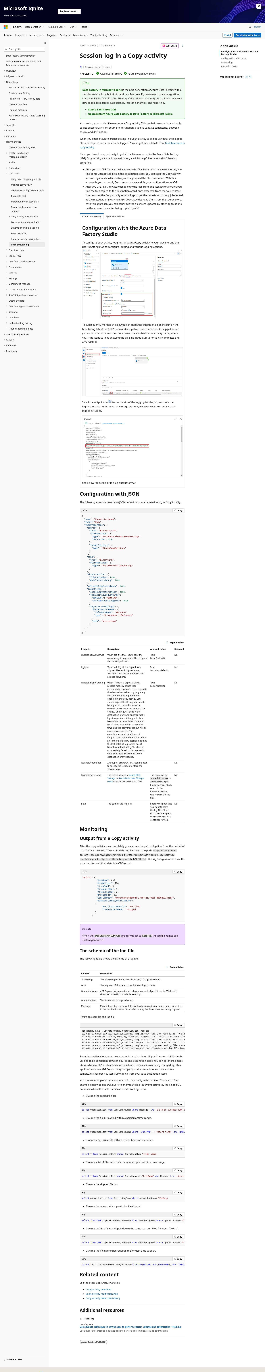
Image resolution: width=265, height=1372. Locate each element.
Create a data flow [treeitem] (18, 104)
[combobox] (24, 49)
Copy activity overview (98, 1289)
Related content (229, 66)
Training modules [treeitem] (18, 109)
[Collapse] (45, 43)
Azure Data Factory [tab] (91, 216)
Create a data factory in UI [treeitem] (22, 147)
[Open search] (250, 27)
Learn (83, 45)
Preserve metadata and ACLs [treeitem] (25, 222)
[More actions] (182, 45)
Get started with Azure (248, 35)
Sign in (257, 26)
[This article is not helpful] (250, 77)
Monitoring (227, 62)
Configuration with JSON (233, 58)
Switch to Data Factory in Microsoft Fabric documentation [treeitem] (24, 63)
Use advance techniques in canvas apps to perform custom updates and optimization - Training (130, 1326)
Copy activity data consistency (103, 1298)
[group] (132, 1040)
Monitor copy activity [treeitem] (21, 184)
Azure (93, 45)
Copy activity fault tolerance (102, 1293)
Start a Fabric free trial (102, 109)
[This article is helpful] (246, 77)
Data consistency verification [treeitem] (25, 238)
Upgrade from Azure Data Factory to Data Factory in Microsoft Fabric (130, 114)
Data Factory (106, 45)
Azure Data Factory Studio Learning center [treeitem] (27, 117)
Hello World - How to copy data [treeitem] (24, 98)
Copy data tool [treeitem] (18, 195)
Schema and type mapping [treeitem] (25, 227)
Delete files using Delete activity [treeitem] (27, 190)
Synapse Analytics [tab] (115, 216)
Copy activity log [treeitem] (20, 244)
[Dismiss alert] (258, 6)
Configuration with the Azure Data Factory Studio (239, 53)
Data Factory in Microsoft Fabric (102, 90)
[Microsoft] (6, 27)
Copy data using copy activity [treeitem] (26, 179)
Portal (227, 35)
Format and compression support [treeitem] (24, 209)
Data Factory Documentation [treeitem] (20, 55)
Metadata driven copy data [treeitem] (25, 201)
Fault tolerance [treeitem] (18, 233)
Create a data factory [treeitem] (19, 93)
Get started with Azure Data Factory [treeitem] (27, 87)
